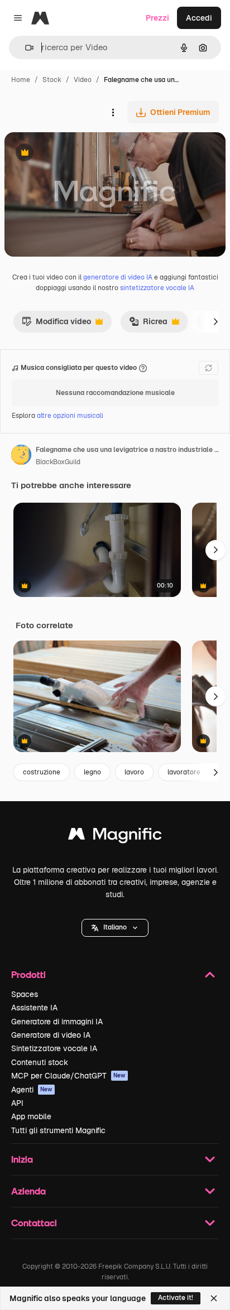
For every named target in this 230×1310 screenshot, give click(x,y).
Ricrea (148, 324)
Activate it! (175, 1297)
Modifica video (56, 324)
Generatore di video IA (50, 1035)
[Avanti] (215, 321)
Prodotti (28, 974)
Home (20, 79)
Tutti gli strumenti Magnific (58, 1130)
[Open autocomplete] (24, 48)
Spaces (24, 994)
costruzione (41, 772)
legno (92, 772)
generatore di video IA (117, 277)
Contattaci (34, 1223)
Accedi (199, 18)
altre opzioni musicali (70, 415)
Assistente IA (34, 1008)
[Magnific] (115, 836)
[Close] (214, 1298)
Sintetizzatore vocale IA (54, 1048)
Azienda (28, 1191)
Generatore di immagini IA (57, 1022)
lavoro (134, 772)
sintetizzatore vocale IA (157, 287)
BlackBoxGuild (58, 461)
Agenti (31, 1090)
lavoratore (183, 772)
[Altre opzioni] (113, 112)
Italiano (115, 927)
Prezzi (157, 18)
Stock (51, 79)
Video (83, 79)
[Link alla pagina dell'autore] (21, 456)
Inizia (22, 1159)
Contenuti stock (39, 1062)
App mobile (31, 1116)
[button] (115, 928)
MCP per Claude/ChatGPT (68, 1076)
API (17, 1103)
